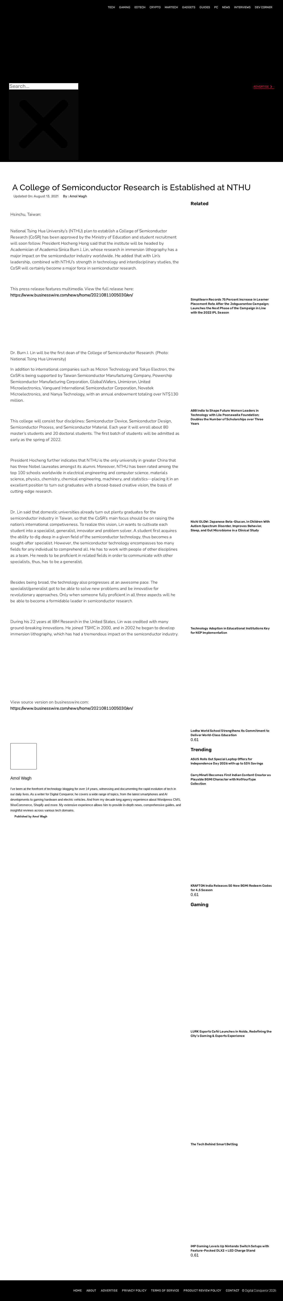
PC (216, 7)
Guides (205, 7)
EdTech (139, 7)
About (91, 1290)
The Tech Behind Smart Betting (214, 1144)
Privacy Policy (134, 1290)
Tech (111, 7)
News (226, 7)
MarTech (171, 7)
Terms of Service (165, 1290)
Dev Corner (263, 7)
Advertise (109, 1290)
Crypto (155, 7)
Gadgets (188, 7)
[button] (43, 48)
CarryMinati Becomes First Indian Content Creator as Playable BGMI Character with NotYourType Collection (231, 779)
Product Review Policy (202, 1290)
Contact (232, 1290)
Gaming (124, 7)
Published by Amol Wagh (31, 816)
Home (77, 1290)
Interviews (242, 7)
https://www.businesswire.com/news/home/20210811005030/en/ (71, 295)
